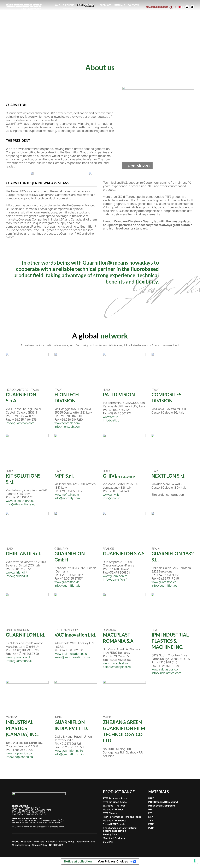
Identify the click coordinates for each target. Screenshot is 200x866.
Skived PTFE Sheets (114, 824)
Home (57, 5)
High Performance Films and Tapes (122, 816)
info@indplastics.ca (19, 757)
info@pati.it (111, 420)
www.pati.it (110, 417)
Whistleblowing (21, 845)
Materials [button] (119, 5)
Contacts (133, 5)
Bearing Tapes (111, 834)
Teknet (61, 826)
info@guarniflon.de (67, 585)
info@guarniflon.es (164, 585)
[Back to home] (24, 6)
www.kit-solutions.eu (20, 501)
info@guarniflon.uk (19, 661)
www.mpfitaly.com (66, 495)
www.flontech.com (67, 423)
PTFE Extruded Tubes (115, 802)
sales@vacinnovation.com (72, 657)
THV (150, 820)
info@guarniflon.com (20, 423)
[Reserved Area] (187, 7)
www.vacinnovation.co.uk (71, 654)
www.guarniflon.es (164, 582)
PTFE (151, 798)
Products (26, 841)
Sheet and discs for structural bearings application (119, 829)
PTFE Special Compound (162, 805)
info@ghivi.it (111, 498)
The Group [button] (68, 5)
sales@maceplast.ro (117, 667)
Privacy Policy (66, 841)
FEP (150, 813)
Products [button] (105, 5)
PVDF (151, 828)
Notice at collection (78, 861)
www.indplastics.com (166, 669)
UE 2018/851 (56, 845)
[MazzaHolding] (161, 7)
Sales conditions (85, 841)
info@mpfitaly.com (67, 498)
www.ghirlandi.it (16, 572)
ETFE (151, 824)
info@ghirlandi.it (17, 576)
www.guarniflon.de (67, 582)
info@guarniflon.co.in (69, 754)
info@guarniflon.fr (115, 579)
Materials (39, 841)
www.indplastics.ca (19, 753)
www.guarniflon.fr (115, 576)
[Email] (191, 7)
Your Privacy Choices (113, 861)
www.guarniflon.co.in (68, 751)
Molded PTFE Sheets (114, 820)
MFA (150, 816)
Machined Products (114, 838)
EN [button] (182, 6)
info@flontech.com (67, 427)
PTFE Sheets (110, 813)
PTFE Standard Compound (163, 802)
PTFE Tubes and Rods (115, 798)
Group (15, 841)
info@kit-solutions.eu (20, 504)
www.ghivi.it (111, 495)
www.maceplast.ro (115, 663)
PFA (150, 809)
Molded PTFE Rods (113, 809)
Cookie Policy (39, 845)
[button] (32, 173)
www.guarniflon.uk (18, 657)
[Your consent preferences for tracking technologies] (195, 861)
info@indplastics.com (166, 673)
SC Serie (108, 841)
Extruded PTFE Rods (114, 805)
